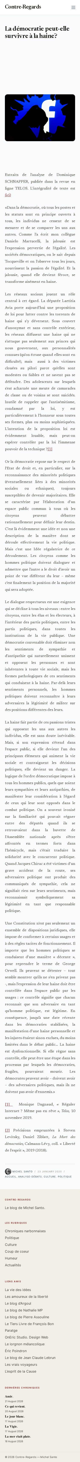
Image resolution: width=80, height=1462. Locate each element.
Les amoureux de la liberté (26, 1296)
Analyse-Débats (30, 1176)
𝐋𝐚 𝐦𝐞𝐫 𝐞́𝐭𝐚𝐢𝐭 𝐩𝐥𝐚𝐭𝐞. (18, 1436)
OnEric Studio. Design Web (26, 1337)
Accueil (11, 1176)
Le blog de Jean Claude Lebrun (30, 1358)
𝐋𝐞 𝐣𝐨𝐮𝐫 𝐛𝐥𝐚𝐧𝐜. (15, 1416)
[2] (7, 1131)
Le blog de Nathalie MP (24, 1310)
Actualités (13, 1265)
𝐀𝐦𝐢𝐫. (9, 1396)
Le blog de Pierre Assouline (27, 1317)
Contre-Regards (23, 7)
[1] (50, 449)
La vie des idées (18, 1290)
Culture (50, 1176)
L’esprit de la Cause (20, 1371)
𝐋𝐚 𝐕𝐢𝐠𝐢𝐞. (11, 1426)
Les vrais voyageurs (21, 1364)
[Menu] (73, 7)
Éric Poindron (16, 1351)
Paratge (11, 1330)
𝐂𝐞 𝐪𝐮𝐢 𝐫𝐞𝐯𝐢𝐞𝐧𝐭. (15, 1406)
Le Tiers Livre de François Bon (29, 1324)
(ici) (8, 195)
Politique (65, 1176)
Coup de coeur (17, 1251)
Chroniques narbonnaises (25, 1231)
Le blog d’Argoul (18, 1303)
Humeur (11, 1258)
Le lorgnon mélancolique (25, 1344)
